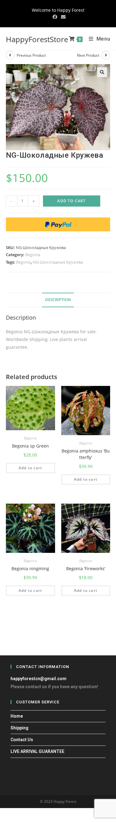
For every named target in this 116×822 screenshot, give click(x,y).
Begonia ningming (30, 568)
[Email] (62, 17)
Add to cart (71, 200)
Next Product (88, 55)
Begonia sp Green (30, 446)
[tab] (58, 300)
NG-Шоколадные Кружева (58, 262)
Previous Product (31, 55)
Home (17, 716)
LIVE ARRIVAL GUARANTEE (37, 751)
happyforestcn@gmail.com (39, 678)
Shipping (19, 727)
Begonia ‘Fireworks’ (85, 568)
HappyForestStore (37, 39)
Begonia (32, 254)
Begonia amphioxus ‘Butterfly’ (86, 454)
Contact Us (22, 739)
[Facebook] (55, 17)
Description (58, 299)
